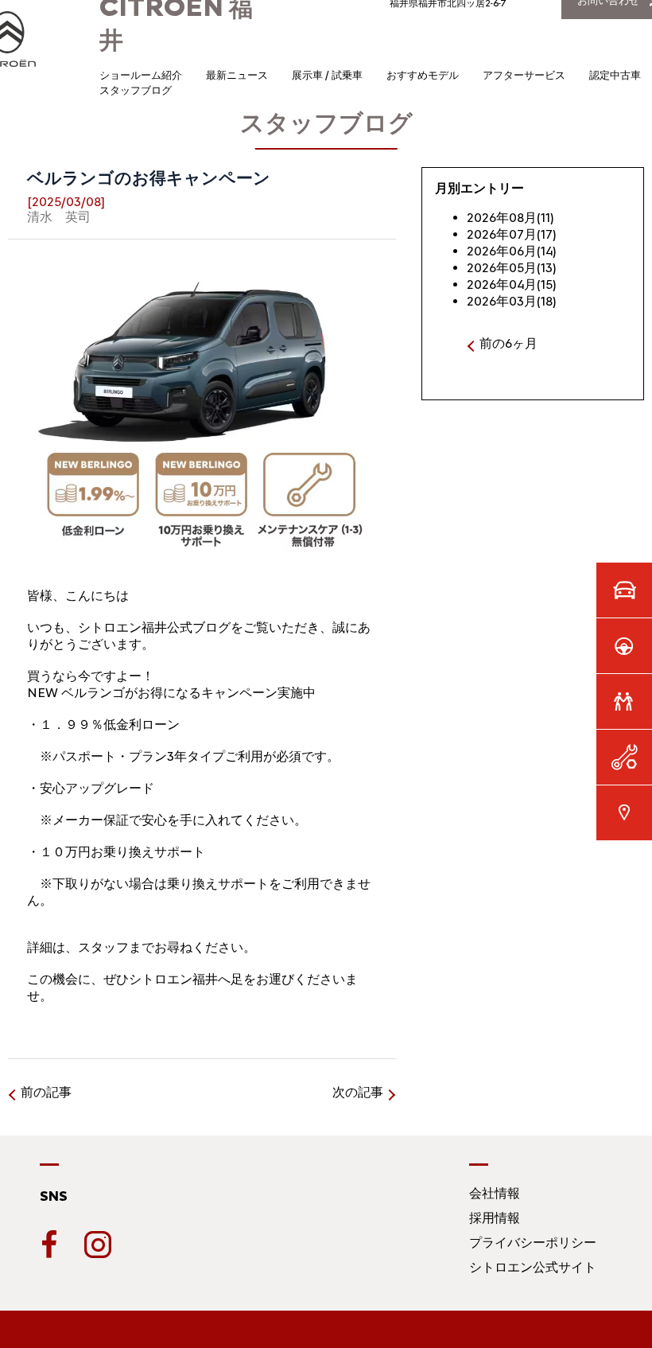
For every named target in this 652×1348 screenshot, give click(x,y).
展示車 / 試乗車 (327, 75)
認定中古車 (615, 75)
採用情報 (494, 1217)
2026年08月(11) (510, 217)
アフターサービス (524, 75)
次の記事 (357, 1092)
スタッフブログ (135, 90)
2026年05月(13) (512, 267)
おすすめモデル (422, 75)
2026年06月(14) (512, 251)
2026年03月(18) (512, 301)
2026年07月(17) (512, 234)
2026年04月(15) (512, 284)
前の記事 (46, 1092)
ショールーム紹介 (140, 75)
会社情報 (494, 1193)
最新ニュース (237, 75)
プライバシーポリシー (532, 1242)
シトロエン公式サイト (532, 1267)
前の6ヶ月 (508, 343)
